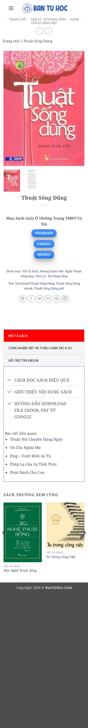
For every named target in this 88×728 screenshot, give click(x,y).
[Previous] (11, 108)
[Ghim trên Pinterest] (57, 299)
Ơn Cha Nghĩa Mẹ (25, 447)
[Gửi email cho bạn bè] (48, 299)
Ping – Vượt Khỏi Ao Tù (30, 456)
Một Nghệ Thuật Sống (20, 570)
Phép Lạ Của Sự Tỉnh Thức (33, 464)
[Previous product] (48, 31)
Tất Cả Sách (30, 271)
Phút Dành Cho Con (27, 472)
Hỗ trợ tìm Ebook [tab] (23, 360)
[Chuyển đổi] (9, 380)
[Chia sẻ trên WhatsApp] (23, 299)
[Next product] (39, 31)
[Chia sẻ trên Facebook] (31, 299)
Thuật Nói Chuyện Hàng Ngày (36, 439)
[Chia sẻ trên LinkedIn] (65, 299)
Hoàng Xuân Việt (52, 271)
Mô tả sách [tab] (18, 336)
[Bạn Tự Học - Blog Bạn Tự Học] (45, 8)
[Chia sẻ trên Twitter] (40, 299)
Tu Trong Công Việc (61, 557)
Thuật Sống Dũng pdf (49, 288)
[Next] (77, 108)
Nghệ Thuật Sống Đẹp (55, 21)
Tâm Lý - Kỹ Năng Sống (48, 19)
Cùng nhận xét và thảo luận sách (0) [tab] (40, 348)
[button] (11, 8)
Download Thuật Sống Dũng (34, 283)
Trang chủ (17, 19)
